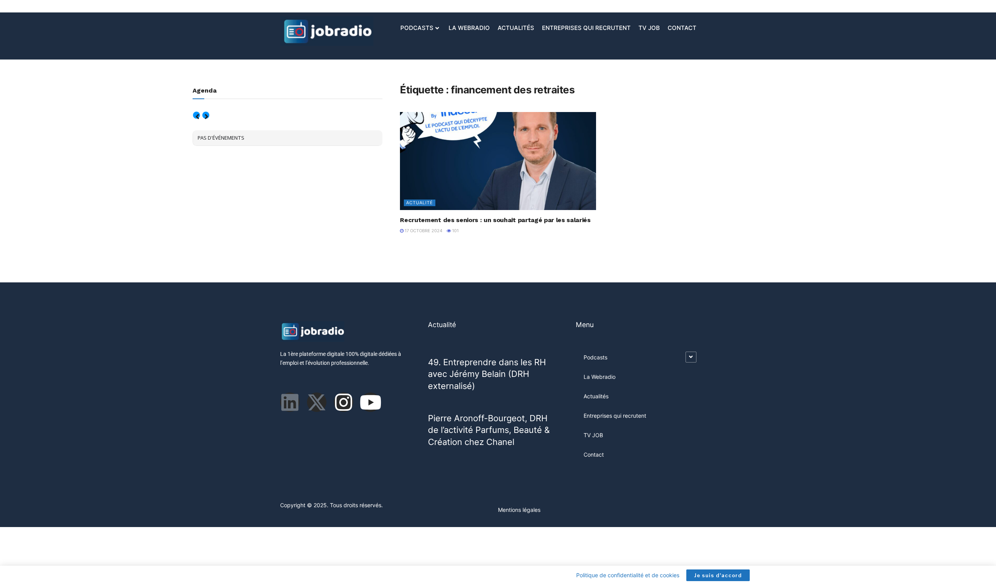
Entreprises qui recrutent (586, 28)
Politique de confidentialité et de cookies (627, 575)
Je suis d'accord (718, 575)
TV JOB (649, 28)
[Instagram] (343, 402)
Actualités (516, 28)
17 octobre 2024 (422, 230)
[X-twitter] (316, 402)
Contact (682, 28)
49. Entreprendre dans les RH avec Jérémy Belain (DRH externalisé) (487, 374)
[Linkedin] (290, 402)
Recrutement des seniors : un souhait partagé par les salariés (495, 220)
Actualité (419, 202)
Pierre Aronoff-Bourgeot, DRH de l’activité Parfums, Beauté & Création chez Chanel (489, 430)
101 (455, 230)
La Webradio (469, 28)
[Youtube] (370, 402)
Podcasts (416, 28)
